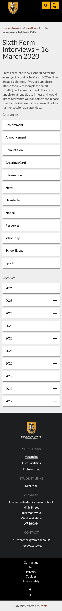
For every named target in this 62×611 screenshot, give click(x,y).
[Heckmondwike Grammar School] (13, 10)
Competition (14, 150)
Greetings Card (16, 162)
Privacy (31, 572)
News (9, 187)
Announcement (16, 137)
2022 (9, 338)
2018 (9, 388)
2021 (9, 351)
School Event (14, 250)
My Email (31, 486)
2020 (9, 363)
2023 (9, 326)
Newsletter (13, 200)
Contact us (31, 562)
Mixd (43, 606)
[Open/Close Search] (46, 5)
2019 (9, 376)
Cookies (31, 576)
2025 (9, 300)
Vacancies (31, 456)
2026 (9, 288)
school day (13, 238)
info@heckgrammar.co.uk (33, 540)
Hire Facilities (31, 463)
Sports (10, 263)
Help (31, 567)
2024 (9, 313)
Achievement (14, 125)
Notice (10, 213)
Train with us (31, 469)
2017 (9, 401)
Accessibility (31, 581)
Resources (12, 225)
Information (14, 175)
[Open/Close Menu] (55, 5)
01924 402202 (32, 546)
